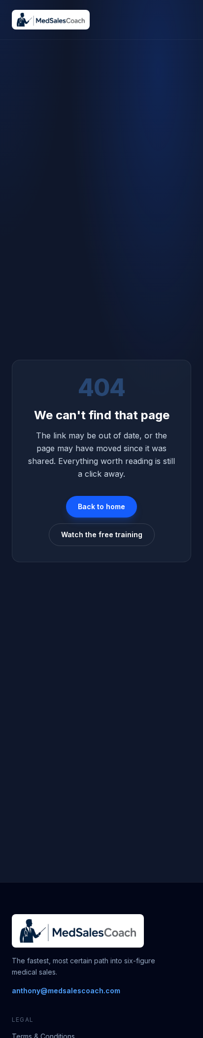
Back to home (101, 506)
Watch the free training (101, 534)
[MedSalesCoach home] (51, 19)
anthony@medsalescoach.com (66, 990)
